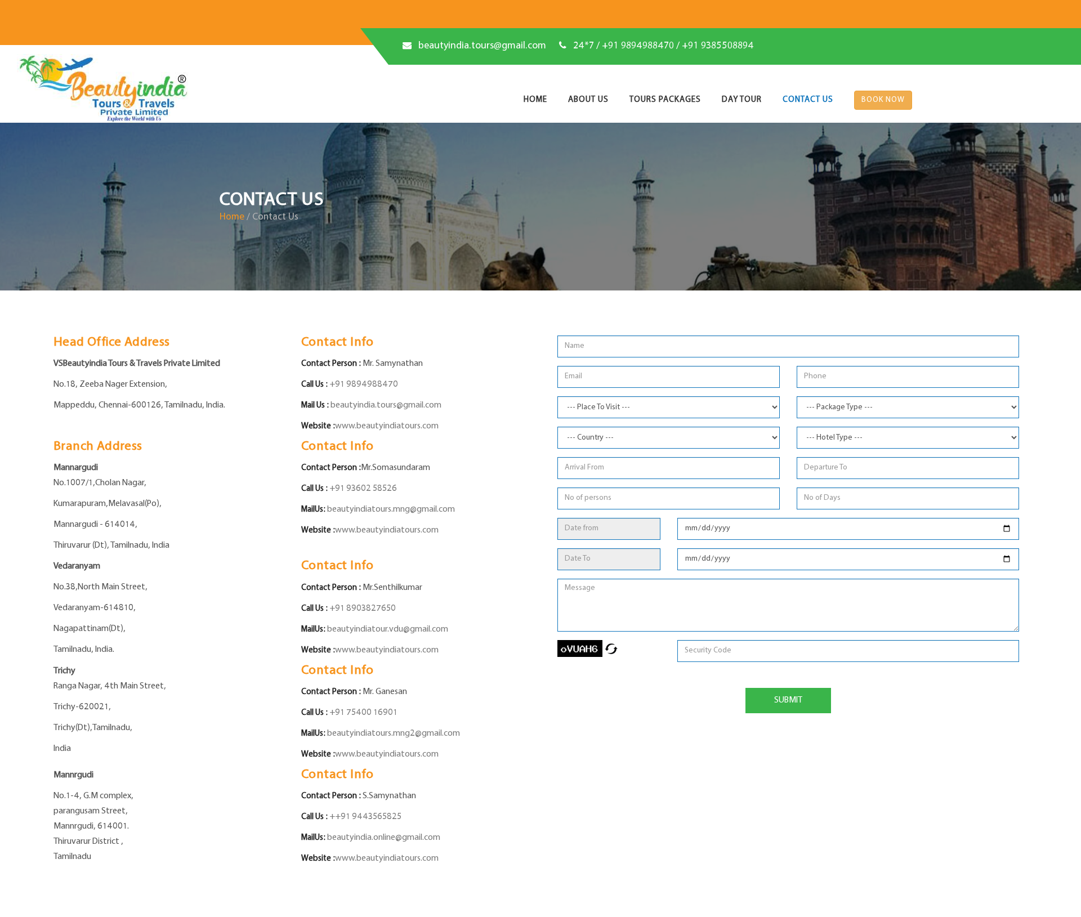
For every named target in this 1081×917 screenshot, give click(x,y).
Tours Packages (665, 100)
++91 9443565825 (364, 816)
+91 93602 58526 (362, 488)
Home (535, 100)
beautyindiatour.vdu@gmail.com (387, 629)
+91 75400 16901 (362, 712)
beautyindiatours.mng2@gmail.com (393, 733)
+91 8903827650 (362, 608)
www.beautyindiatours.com (387, 426)
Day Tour (742, 100)
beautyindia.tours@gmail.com (482, 46)
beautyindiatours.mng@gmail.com (391, 509)
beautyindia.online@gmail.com (383, 837)
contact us (808, 100)
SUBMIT (788, 700)
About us (588, 100)
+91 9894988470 (363, 384)
